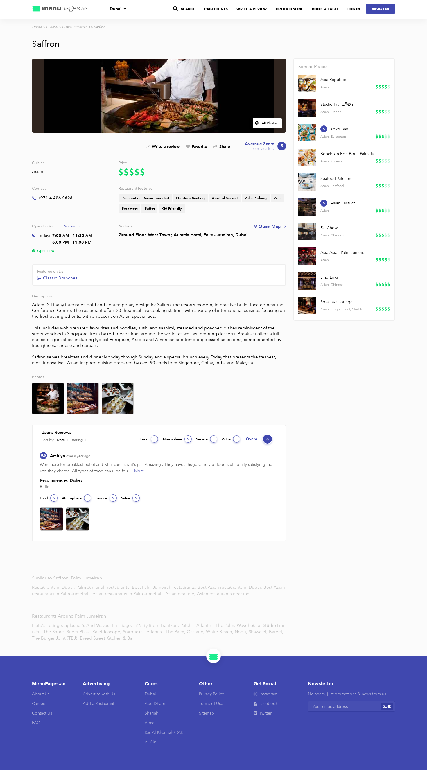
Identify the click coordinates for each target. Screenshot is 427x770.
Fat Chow (329, 228)
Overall (257, 439)
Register (380, 8)
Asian (37, 171)
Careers (39, 703)
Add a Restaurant (98, 703)
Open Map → (272, 226)
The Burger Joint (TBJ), (55, 638)
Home (37, 27)
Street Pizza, (79, 632)
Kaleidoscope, (106, 632)
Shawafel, (258, 632)
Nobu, (241, 632)
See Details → (264, 146)
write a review (251, 9)
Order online (289, 9)
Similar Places (312, 66)
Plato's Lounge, (47, 625)
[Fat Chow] (307, 231)
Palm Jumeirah (75, 27)
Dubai (115, 9)
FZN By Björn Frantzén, (156, 625)
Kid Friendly (172, 208)
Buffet (149, 208)
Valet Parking (256, 198)
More (139, 471)
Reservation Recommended (145, 198)
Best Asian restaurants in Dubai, (230, 587)
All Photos (269, 123)
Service (205, 439)
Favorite (199, 146)
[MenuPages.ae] (59, 9)
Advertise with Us (99, 694)
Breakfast (129, 208)
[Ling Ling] (307, 281)
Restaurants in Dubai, (54, 587)
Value (230, 439)
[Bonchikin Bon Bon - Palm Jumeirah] (307, 157)
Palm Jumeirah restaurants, (104, 587)
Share (224, 146)
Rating (77, 440)
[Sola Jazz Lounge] (307, 305)
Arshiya (70, 456)
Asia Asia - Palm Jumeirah (344, 252)
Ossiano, (195, 632)
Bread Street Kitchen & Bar (107, 638)
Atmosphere (175, 439)
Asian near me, (181, 594)
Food (147, 439)
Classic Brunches (60, 278)
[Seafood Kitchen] (307, 182)
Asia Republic (333, 79)
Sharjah (151, 713)
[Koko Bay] (307, 132)
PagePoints (216, 9)
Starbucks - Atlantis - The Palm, (154, 632)
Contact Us (42, 713)
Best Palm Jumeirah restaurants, (164, 587)
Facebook (268, 703)
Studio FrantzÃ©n (336, 104)
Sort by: (47, 440)
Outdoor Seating (190, 198)
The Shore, (54, 632)
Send (387, 706)
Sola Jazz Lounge (336, 302)
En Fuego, (122, 625)
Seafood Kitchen (335, 178)
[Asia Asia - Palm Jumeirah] (307, 256)
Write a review (166, 146)
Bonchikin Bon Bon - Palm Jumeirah (350, 154)
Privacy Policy (211, 694)
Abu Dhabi (155, 703)
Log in (353, 9)
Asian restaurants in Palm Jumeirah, (128, 594)
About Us (40, 694)
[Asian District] (307, 207)
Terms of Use (211, 703)
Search (188, 9)
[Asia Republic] (307, 83)
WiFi (277, 198)
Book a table (325, 9)
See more (72, 226)
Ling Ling (329, 277)
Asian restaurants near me (223, 594)
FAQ (36, 723)
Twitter (265, 713)
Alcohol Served (225, 198)
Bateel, (276, 632)
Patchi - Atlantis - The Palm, (207, 625)
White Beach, (219, 632)
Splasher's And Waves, (87, 625)
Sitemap (206, 713)
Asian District (342, 203)
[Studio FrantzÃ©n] (307, 108)
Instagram (268, 694)
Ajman (151, 723)
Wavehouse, (249, 625)
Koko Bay (339, 129)
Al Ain (150, 742)
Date (61, 440)
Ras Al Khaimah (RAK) (164, 732)
